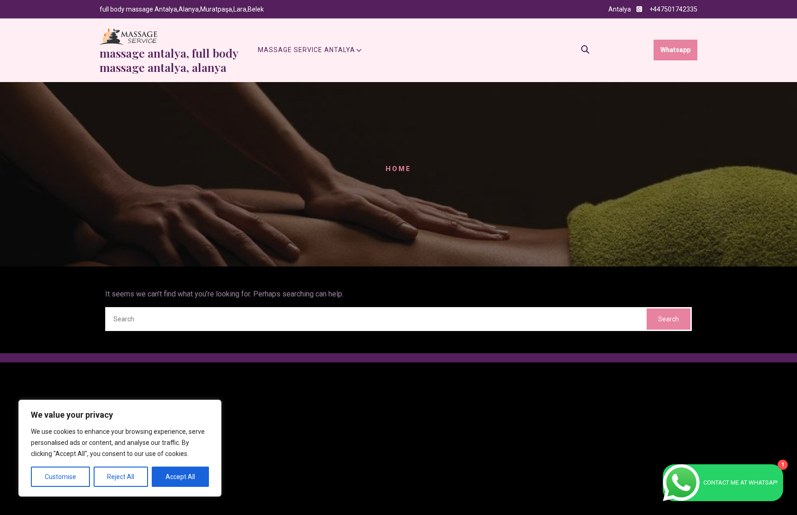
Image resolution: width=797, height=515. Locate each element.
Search (668, 319)
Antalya (619, 9)
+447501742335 (673, 9)
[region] (119, 448)
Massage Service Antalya (306, 49)
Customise (60, 476)
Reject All (120, 476)
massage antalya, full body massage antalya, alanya (169, 60)
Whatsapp (675, 49)
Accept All (180, 476)
